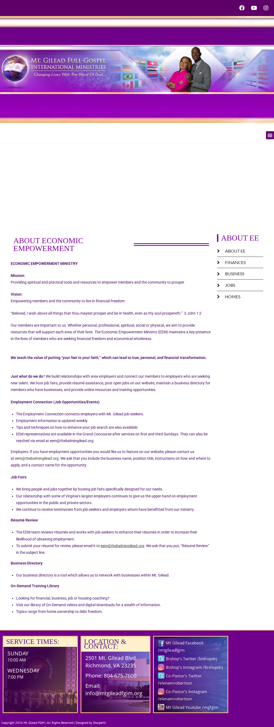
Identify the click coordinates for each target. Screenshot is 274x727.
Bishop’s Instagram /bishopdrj (194, 667)
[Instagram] (266, 8)
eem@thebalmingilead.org (37, 458)
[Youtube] (254, 8)
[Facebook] (242, 8)
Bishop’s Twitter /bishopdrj (191, 658)
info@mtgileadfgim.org (113, 693)
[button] (270, 135)
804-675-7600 (120, 675)
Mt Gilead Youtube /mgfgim (192, 707)
